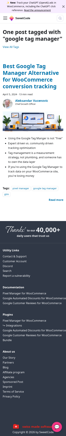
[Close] (63, 6)
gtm (6, 194)
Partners (8, 362)
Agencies (8, 377)
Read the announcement (37, 10)
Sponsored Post (13, 382)
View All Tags (11, 47)
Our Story (9, 357)
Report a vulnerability (16, 276)
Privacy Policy (11, 396)
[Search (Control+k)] (60, 18)
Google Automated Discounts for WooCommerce (34, 298)
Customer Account (15, 261)
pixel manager (21, 188)
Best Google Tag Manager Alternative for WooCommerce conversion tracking (31, 76)
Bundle (7, 340)
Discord (8, 266)
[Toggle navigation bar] (5, 18)
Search (7, 271)
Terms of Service (13, 391)
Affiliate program (14, 372)
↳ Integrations (12, 325)
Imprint (7, 387)
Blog (5, 367)
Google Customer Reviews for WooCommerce (32, 303)
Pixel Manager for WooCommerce (24, 293)
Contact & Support (15, 256)
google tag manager (45, 188)
